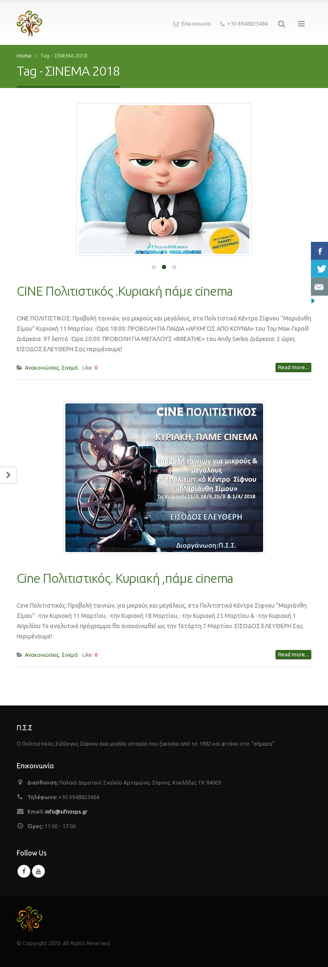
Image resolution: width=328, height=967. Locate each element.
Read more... (293, 367)
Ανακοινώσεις (42, 367)
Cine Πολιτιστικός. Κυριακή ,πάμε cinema (125, 578)
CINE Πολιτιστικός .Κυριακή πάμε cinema (124, 291)
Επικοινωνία (196, 23)
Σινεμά (70, 367)
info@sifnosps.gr (66, 811)
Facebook (24, 871)
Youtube (38, 871)
